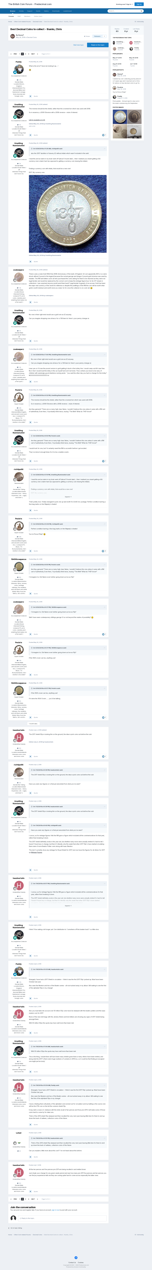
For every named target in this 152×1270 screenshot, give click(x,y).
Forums (11, 16)
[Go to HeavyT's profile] (12, 36)
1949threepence (18, 559)
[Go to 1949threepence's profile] (19, 566)
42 (20, 1151)
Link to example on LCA (37, 120)
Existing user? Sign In (124, 4)
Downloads (56, 11)
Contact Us (72, 1262)
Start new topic (78, 45)
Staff (19, 16)
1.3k (19, 288)
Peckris (18, 390)
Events (38, 11)
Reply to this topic (97, 45)
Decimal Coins (32, 37)
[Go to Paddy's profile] (19, 69)
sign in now (55, 1210)
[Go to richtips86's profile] (19, 476)
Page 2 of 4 (45, 54)
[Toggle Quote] (32, 148)
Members (27, 16)
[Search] (141, 11)
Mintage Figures (36, 852)
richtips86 (55, 148)
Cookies (81, 1262)
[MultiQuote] (30, 96)
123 (19, 748)
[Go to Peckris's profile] (19, 397)
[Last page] (37, 54)
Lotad (18, 1133)
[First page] (11, 54)
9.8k (19, 408)
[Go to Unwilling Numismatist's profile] (19, 114)
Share (87, 36)
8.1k (19, 577)
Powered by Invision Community (76, 1267)
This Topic (133, 11)
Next (33, 54)
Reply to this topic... (28, 1218)
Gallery (46, 11)
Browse (12, 11)
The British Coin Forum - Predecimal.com (30, 4)
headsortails (18, 730)
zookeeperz (18, 270)
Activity (21, 11)
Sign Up (139, 4)
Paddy (19, 62)
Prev (15, 54)
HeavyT (21, 35)
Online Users (38, 16)
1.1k (20, 125)
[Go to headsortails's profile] (19, 737)
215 (19, 487)
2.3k (19, 80)
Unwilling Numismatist (19, 105)
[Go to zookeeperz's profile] (19, 277)
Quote (36, 96)
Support (29, 11)
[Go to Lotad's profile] (19, 1140)
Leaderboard (67, 11)
